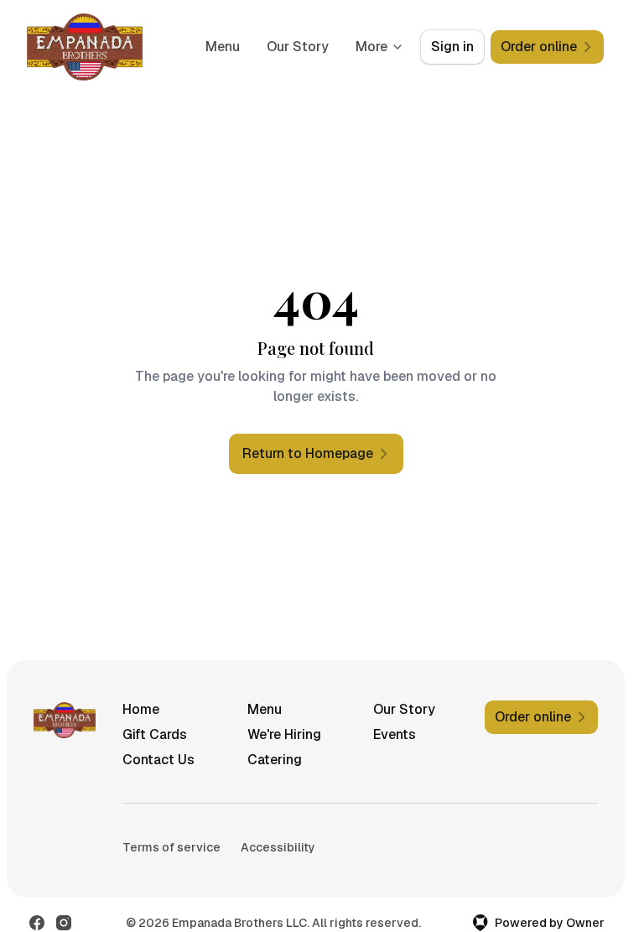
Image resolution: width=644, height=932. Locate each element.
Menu (222, 46)
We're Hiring (284, 734)
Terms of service (171, 847)
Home (140, 709)
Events (394, 734)
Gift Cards (154, 734)
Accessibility (278, 847)
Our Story (298, 46)
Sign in (452, 46)
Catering (274, 759)
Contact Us (158, 759)
